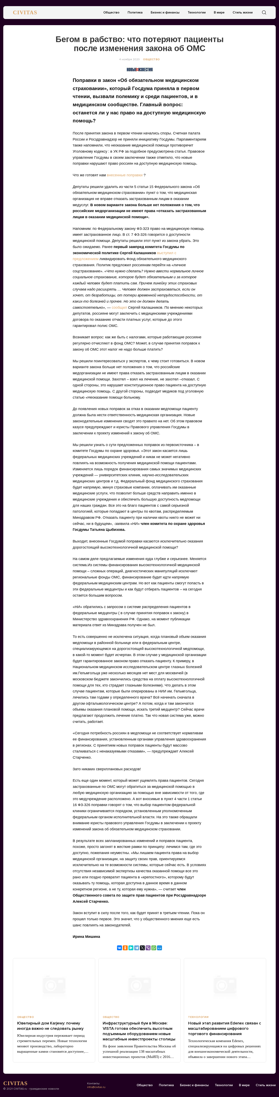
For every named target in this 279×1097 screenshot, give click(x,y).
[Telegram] (136, 947)
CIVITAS (25, 12)
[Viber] (148, 947)
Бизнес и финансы (165, 12)
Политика (135, 12)
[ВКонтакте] (119, 947)
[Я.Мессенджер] (130, 947)
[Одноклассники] (125, 947)
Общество (111, 12)
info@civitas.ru (96, 1087)
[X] (142, 947)
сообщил (120, 307)
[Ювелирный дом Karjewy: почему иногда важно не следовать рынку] (54, 985)
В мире (219, 12)
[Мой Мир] (159, 947)
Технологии (197, 12)
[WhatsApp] (153, 947)
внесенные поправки (125, 175)
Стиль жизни (243, 12)
